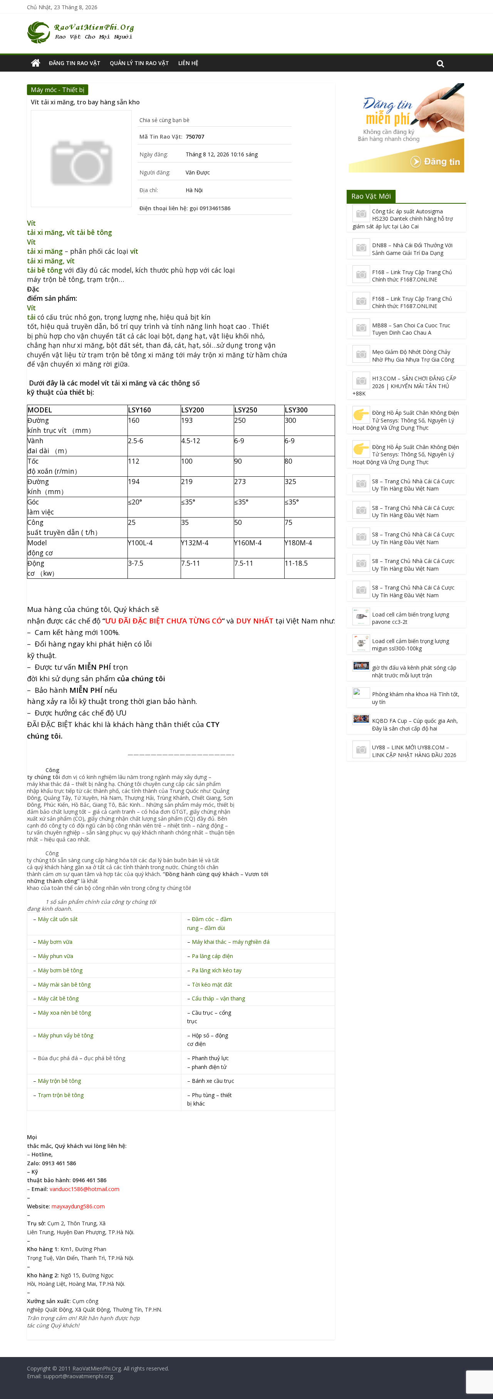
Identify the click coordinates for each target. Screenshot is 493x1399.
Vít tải (31, 312)
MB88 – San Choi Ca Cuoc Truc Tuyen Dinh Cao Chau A (411, 329)
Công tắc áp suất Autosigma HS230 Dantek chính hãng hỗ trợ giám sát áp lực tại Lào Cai (402, 219)
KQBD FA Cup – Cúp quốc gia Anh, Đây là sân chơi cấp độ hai (415, 724)
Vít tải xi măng (45, 227)
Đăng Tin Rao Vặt (75, 63)
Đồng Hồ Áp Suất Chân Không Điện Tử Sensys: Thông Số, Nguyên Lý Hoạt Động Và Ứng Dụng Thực (405, 420)
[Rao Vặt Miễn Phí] (35, 63)
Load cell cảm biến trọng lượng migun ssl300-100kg (410, 644)
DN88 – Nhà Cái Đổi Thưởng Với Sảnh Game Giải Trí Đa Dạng (412, 248)
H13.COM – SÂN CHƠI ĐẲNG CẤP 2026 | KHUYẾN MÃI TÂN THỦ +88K (404, 386)
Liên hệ (188, 63)
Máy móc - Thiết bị (57, 89)
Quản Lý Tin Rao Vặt (139, 63)
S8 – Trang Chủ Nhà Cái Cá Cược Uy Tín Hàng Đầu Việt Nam (413, 485)
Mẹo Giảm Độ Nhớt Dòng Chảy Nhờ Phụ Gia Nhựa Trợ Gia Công (413, 355)
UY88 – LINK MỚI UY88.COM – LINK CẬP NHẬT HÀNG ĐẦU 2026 (414, 751)
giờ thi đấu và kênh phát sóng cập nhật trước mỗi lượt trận (414, 671)
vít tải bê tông (89, 232)
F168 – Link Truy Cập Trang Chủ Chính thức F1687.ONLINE (412, 275)
